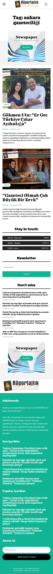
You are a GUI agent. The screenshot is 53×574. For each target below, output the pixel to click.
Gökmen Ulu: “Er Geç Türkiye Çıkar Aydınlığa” (25, 119)
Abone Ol (45, 248)
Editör (5, 129)
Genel (6, 105)
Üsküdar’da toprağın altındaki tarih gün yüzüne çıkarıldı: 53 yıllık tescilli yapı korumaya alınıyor (25, 304)
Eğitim (6, 185)
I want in (26, 274)
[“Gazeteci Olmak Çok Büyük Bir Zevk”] (26, 169)
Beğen (46, 238)
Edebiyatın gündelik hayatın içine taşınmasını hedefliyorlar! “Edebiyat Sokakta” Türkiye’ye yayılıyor (24, 323)
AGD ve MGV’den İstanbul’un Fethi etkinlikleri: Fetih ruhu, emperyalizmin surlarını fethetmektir (25, 332)
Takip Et (45, 243)
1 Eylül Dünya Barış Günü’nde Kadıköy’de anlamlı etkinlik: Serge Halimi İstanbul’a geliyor (25, 313)
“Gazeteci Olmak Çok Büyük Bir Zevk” (25, 197)
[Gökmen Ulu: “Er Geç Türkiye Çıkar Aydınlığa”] (26, 88)
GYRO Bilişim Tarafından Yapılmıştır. (27, 570)
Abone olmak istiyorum (26, 557)
